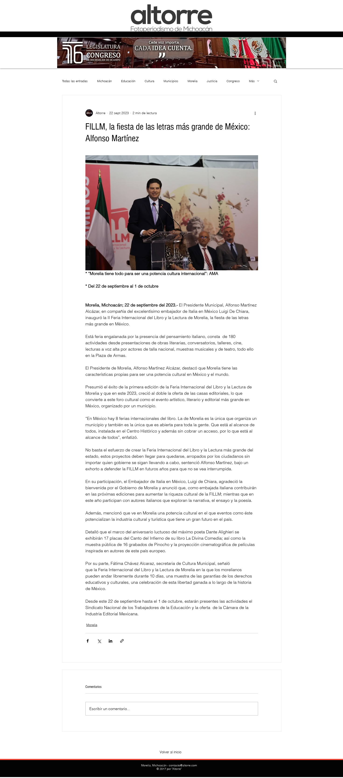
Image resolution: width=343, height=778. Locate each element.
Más (252, 81)
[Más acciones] (255, 113)
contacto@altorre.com (183, 765)
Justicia (212, 81)
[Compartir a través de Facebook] (87, 641)
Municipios (171, 81)
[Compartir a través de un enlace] (122, 641)
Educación (128, 81)
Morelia (192, 81)
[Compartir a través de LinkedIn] (110, 641)
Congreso (233, 81)
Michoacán (104, 81)
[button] (275, 81)
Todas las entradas (75, 81)
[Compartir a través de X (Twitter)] (99, 641)
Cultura (149, 81)
